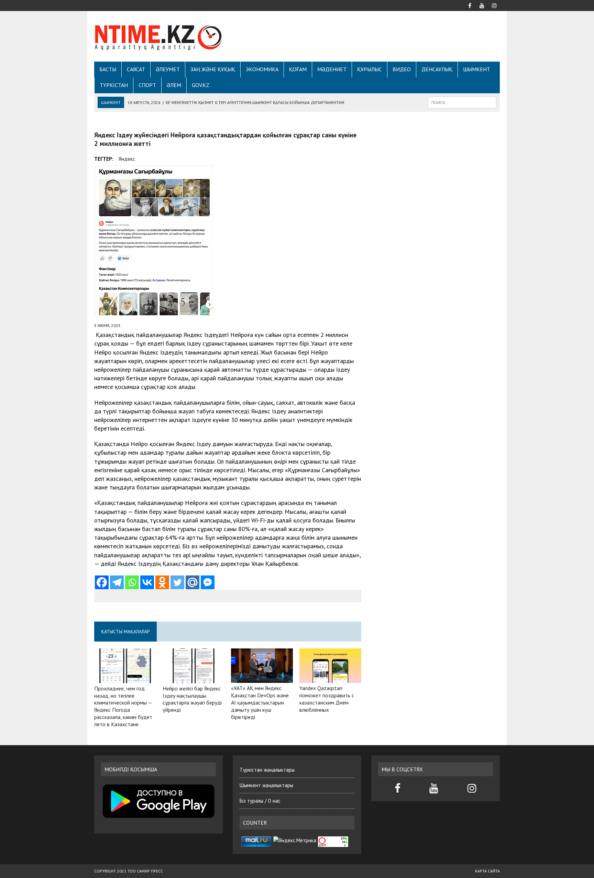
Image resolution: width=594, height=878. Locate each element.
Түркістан (114, 85)
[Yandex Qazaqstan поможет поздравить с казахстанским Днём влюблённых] (330, 678)
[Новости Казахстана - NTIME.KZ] (158, 36)
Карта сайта (487, 871)
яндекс (127, 159)
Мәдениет (331, 69)
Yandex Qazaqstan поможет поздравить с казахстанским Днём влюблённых (326, 699)
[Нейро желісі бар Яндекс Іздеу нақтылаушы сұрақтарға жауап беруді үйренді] (193, 678)
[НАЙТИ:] (462, 101)
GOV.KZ (200, 85)
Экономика (262, 69)
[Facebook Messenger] (207, 582)
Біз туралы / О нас (260, 800)
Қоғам (298, 69)
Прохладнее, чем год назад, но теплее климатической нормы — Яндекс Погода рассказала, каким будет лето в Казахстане (123, 706)
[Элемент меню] (469, 4)
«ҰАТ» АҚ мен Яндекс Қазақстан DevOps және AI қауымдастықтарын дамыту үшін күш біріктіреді (260, 702)
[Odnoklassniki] (162, 582)
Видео (402, 69)
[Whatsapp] (132, 582)
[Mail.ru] (192, 582)
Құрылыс (369, 69)
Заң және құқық (212, 69)
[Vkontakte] (147, 582)
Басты (107, 69)
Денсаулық (436, 69)
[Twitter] (177, 582)
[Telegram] (117, 582)
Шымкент (476, 69)
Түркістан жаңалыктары (267, 769)
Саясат (136, 69)
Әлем (174, 85)
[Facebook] (102, 582)
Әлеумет (168, 69)
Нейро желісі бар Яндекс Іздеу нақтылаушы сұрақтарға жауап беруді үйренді (192, 699)
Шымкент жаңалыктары (266, 785)
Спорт (147, 85)
